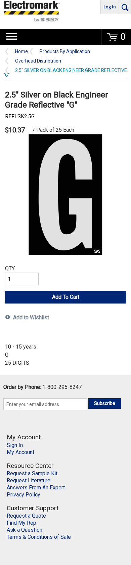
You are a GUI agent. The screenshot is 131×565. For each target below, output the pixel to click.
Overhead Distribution (38, 61)
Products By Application (65, 51)
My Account (20, 452)
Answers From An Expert (36, 487)
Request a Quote (26, 516)
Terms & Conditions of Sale (39, 537)
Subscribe (104, 403)
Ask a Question (24, 530)
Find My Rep (21, 523)
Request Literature (28, 480)
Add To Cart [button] (65, 297)
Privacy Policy (23, 494)
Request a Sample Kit (32, 473)
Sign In (15, 445)
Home (21, 51)
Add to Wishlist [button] (31, 317)
